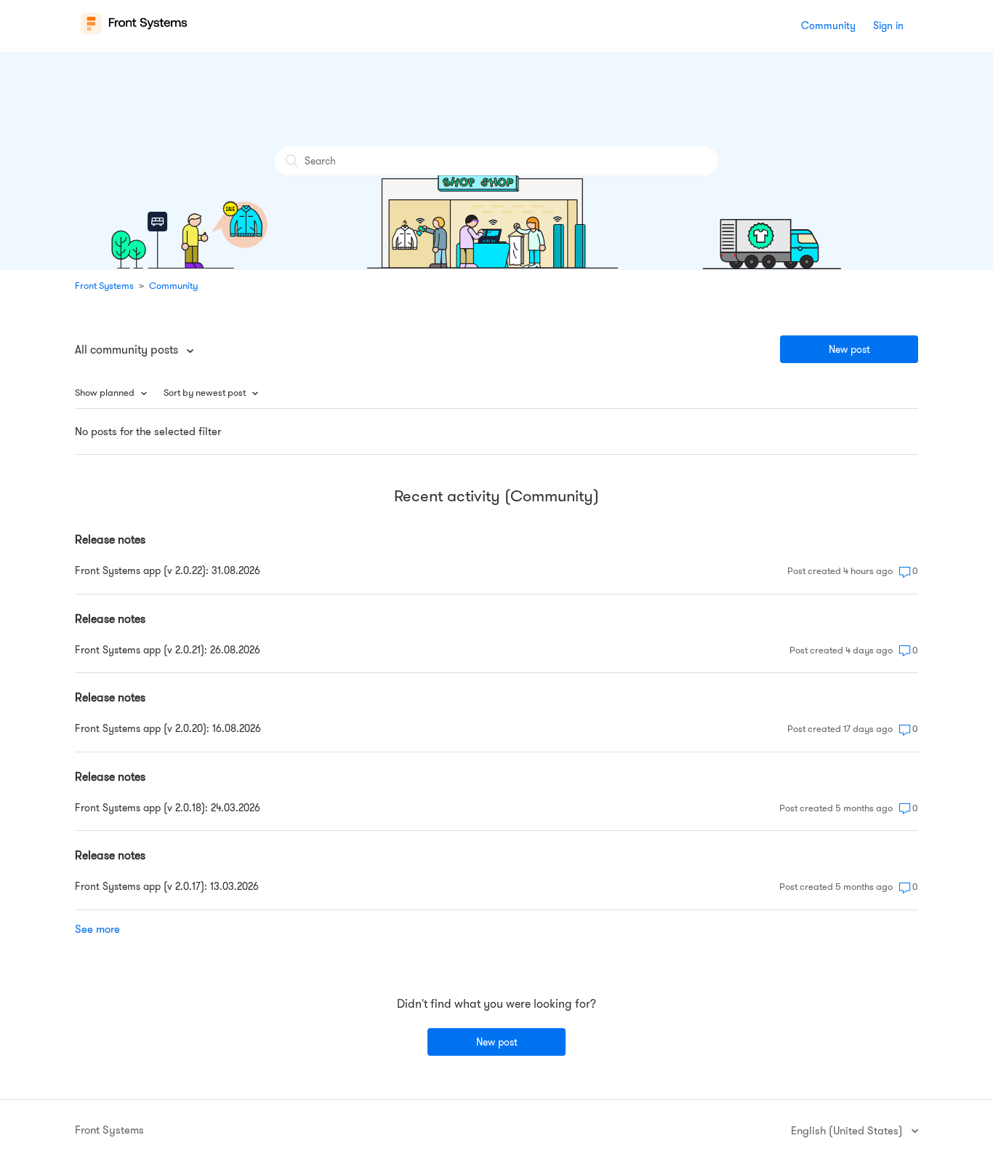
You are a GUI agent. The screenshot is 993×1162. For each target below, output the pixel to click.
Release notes (110, 539)
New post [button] (849, 349)
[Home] (134, 33)
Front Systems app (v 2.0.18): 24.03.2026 (167, 807)
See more (97, 929)
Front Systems (104, 286)
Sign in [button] (888, 25)
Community (828, 25)
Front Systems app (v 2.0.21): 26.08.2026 (167, 649)
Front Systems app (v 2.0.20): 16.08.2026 (168, 728)
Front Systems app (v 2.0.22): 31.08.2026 (167, 570)
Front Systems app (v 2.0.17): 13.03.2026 (167, 886)
